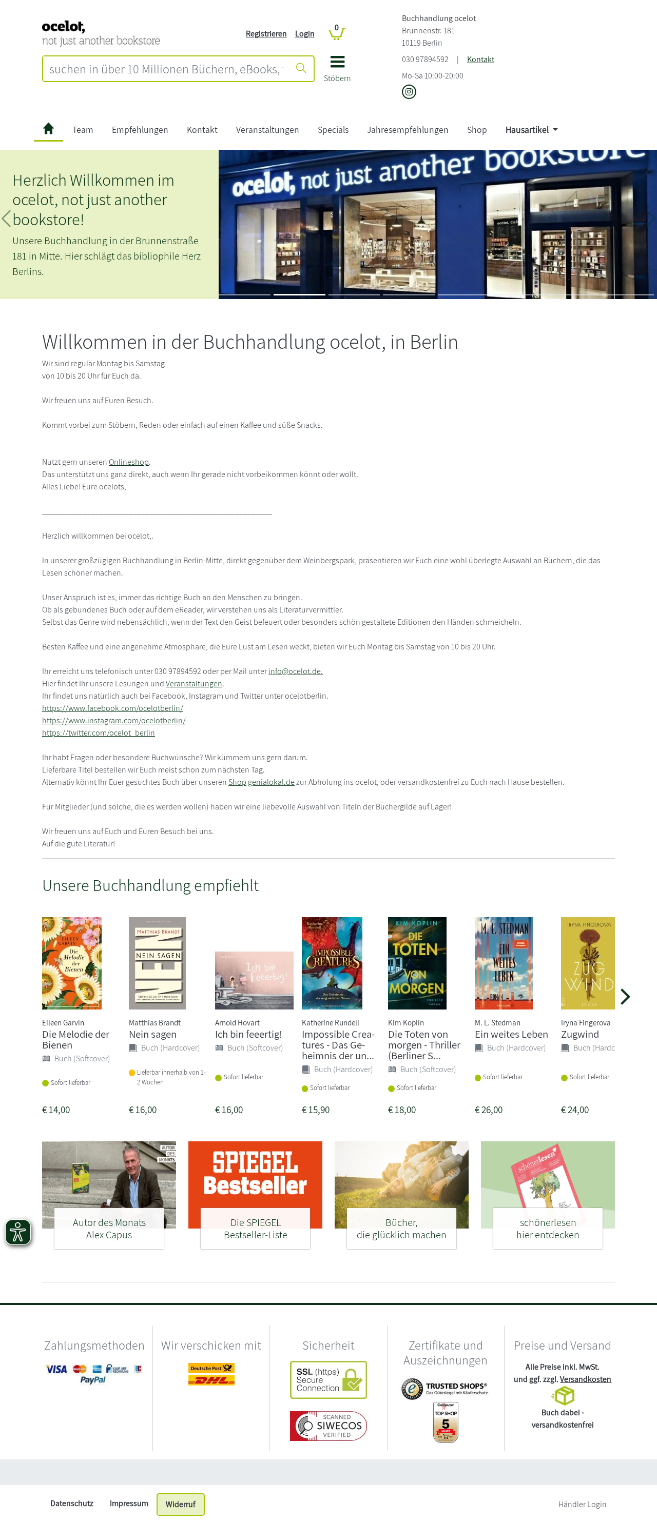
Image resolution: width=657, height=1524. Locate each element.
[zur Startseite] (48, 130)
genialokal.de (271, 782)
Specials (333, 129)
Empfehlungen (140, 129)
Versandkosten (585, 1379)
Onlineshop (129, 462)
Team (82, 129)
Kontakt (480, 59)
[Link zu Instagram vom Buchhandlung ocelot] (409, 92)
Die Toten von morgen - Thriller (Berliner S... (424, 1044)
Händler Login (582, 1504)
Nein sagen (153, 1034)
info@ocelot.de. (295, 671)
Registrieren (266, 33)
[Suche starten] (301, 68)
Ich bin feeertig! (248, 1034)
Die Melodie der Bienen (75, 1039)
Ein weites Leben (511, 1034)
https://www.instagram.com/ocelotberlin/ (114, 720)
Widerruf (181, 1504)
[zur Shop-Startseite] (101, 33)
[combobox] (166, 68)
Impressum (129, 1503)
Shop (477, 129)
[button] (337, 73)
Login (305, 33)
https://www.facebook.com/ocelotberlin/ (112, 708)
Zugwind (580, 1034)
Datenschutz (71, 1503)
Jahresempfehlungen (408, 129)
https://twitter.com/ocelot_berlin (98, 732)
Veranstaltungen (267, 129)
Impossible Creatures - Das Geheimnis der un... (338, 1044)
